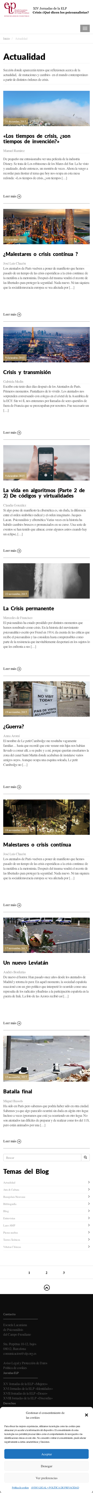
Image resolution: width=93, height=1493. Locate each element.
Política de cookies (20, 1487)
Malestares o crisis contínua (37, 844)
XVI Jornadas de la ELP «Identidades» (28, 1388)
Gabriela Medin (13, 381)
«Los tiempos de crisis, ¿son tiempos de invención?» (36, 138)
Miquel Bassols (13, 1101)
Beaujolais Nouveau (14, 1197)
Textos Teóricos (11, 1240)
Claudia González (14, 505)
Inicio (6, 38)
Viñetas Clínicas (12, 1247)
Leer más (10, 196)
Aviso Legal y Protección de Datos (25, 1363)
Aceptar (46, 1454)
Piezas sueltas (10, 1232)
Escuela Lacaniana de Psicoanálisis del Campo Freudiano (17, 1329)
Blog (6, 1211)
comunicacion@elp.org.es (19, 1353)
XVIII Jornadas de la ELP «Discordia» (28, 1398)
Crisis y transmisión (27, 372)
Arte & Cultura (11, 1190)
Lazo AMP (9, 1225)
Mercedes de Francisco (17, 617)
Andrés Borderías (14, 972)
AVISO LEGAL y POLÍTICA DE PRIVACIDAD (55, 1487)
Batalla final (17, 1091)
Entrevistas (9, 1218)
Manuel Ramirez (13, 150)
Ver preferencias (47, 1478)
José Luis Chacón (14, 263)
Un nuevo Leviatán (25, 962)
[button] (86, 1415)
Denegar (46, 1466)
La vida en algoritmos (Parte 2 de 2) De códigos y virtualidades (44, 492)
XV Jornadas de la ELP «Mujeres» (25, 1383)
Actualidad (9, 1182)
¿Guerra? (13, 726)
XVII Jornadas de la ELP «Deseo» (25, 1393)
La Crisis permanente (28, 608)
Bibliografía (9, 1204)
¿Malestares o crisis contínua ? (40, 254)
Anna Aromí (11, 735)
